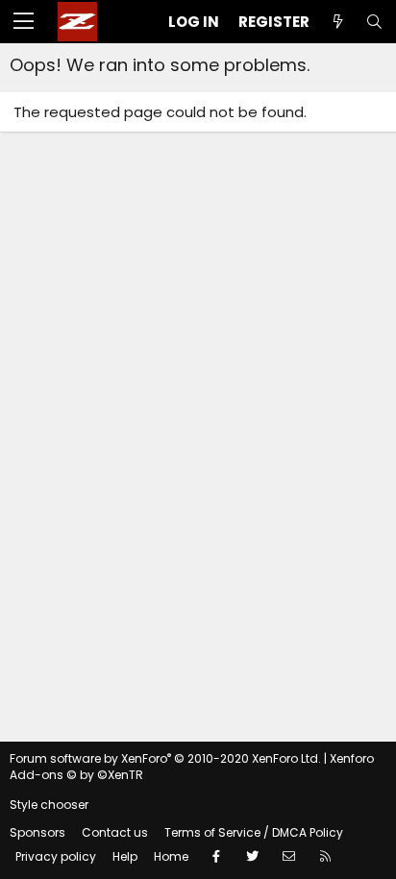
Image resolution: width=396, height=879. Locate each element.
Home (171, 856)
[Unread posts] (337, 22)
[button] (23, 22)
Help (124, 856)
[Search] (374, 22)
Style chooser (49, 804)
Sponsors (37, 832)
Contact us (115, 832)
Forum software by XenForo (165, 758)
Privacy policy (55, 856)
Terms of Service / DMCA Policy (253, 832)
